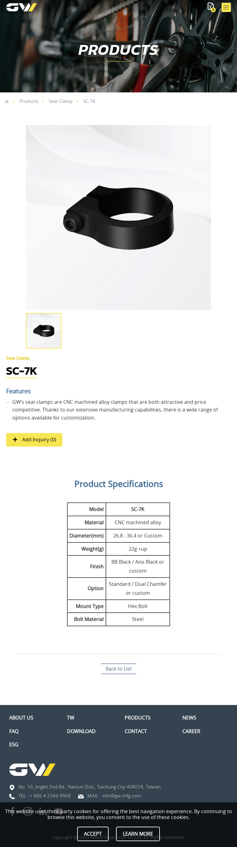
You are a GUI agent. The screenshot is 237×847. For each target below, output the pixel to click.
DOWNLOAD (81, 731)
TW (70, 718)
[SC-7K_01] (118, 217)
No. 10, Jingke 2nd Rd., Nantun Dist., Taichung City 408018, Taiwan (90, 787)
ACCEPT (93, 833)
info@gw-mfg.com (121, 795)
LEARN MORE (138, 833)
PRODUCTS (138, 718)
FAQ (14, 731)
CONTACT (136, 731)
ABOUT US (21, 718)
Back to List (119, 668)
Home (7, 101)
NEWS (189, 718)
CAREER (191, 731)
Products (28, 101)
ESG (14, 745)
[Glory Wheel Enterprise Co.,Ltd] (21, 7)
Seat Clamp (61, 101)
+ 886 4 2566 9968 (50, 795)
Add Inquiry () (38, 439)
